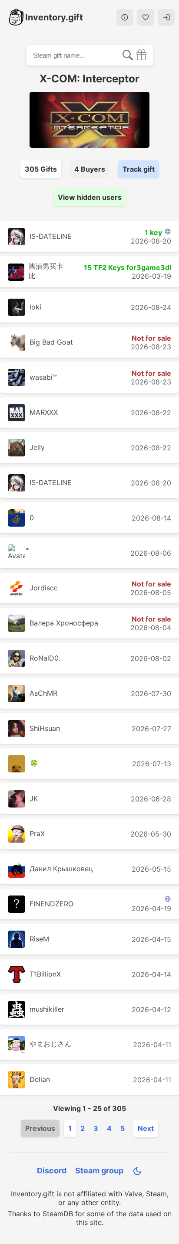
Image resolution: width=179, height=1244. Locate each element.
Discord (51, 1170)
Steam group (99, 1170)
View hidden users (90, 197)
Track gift (139, 169)
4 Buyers (89, 169)
